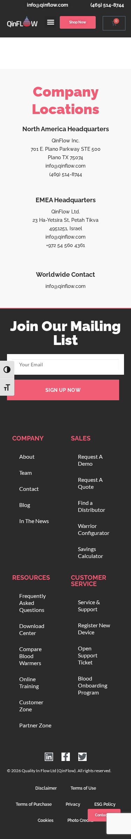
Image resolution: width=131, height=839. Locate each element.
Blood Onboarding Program (92, 685)
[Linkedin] (49, 757)
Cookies (45, 820)
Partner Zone (35, 725)
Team (25, 472)
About (27, 456)
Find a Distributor (91, 506)
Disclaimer (46, 788)
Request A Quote (90, 483)
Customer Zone (31, 705)
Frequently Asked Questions (32, 602)
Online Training (29, 682)
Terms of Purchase (34, 804)
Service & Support (89, 605)
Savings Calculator (90, 552)
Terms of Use (83, 788)
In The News (34, 520)
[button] (50, 22)
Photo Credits (80, 820)
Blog (24, 504)
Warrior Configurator (93, 529)
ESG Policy (105, 804)
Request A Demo (90, 460)
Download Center (31, 629)
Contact (29, 488)
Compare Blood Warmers (30, 656)
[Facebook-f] (65, 757)
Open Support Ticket (87, 655)
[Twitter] (82, 757)
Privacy (73, 804)
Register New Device (94, 628)
